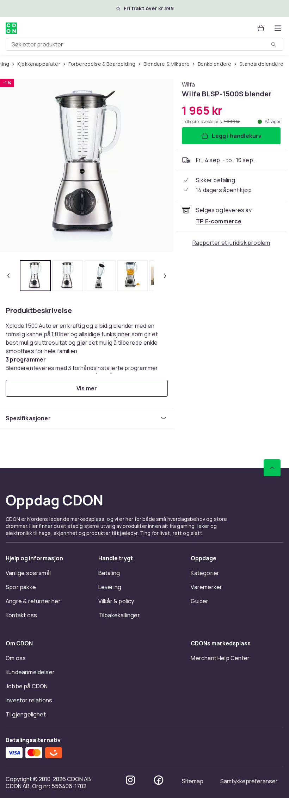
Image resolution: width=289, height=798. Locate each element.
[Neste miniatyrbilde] (164, 275)
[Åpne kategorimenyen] (277, 28)
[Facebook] (158, 780)
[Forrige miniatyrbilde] (8, 275)
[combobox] (144, 44)
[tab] (35, 275)
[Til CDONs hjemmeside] (11, 28)
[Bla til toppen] (272, 467)
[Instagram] (130, 780)
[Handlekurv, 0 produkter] (260, 28)
